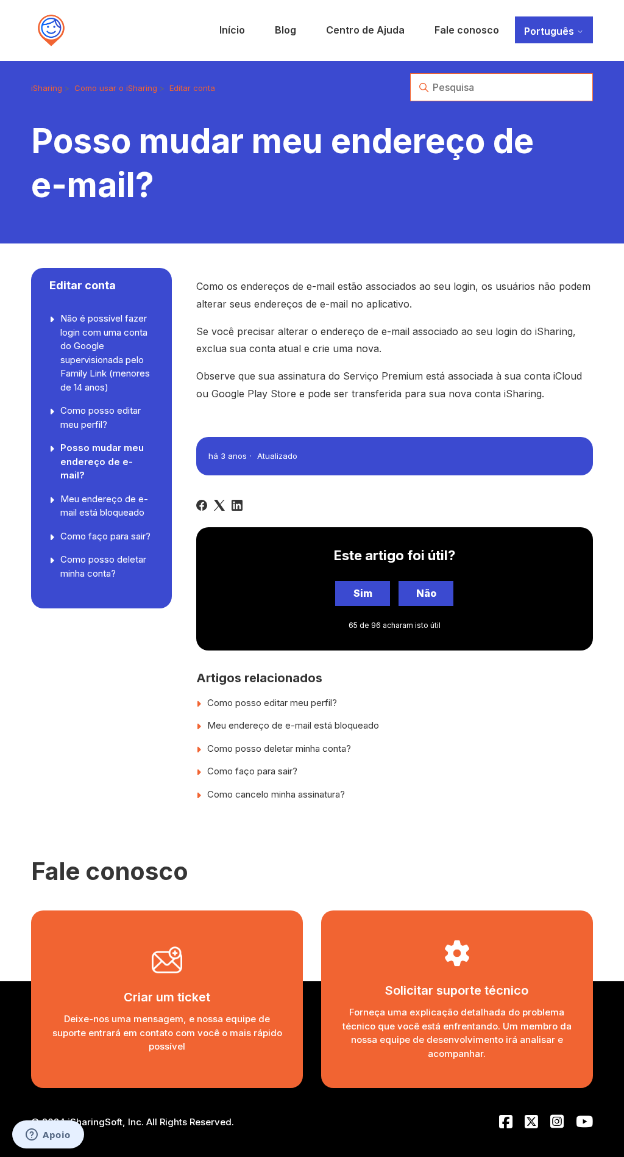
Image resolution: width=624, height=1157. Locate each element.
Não (426, 593)
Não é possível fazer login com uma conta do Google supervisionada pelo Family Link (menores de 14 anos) (105, 352)
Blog (285, 30)
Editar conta (192, 88)
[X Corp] (219, 505)
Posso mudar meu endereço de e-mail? (102, 461)
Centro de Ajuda (365, 30)
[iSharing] (51, 30)
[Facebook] (201, 505)
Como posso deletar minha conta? (103, 566)
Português (550, 31)
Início (232, 30)
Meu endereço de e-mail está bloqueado (104, 506)
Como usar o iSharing (115, 88)
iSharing (46, 88)
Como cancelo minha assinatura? (276, 794)
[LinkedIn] (237, 505)
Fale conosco (466, 30)
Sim (362, 593)
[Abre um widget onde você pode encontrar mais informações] (48, 1135)
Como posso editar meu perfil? (100, 417)
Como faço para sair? (105, 536)
